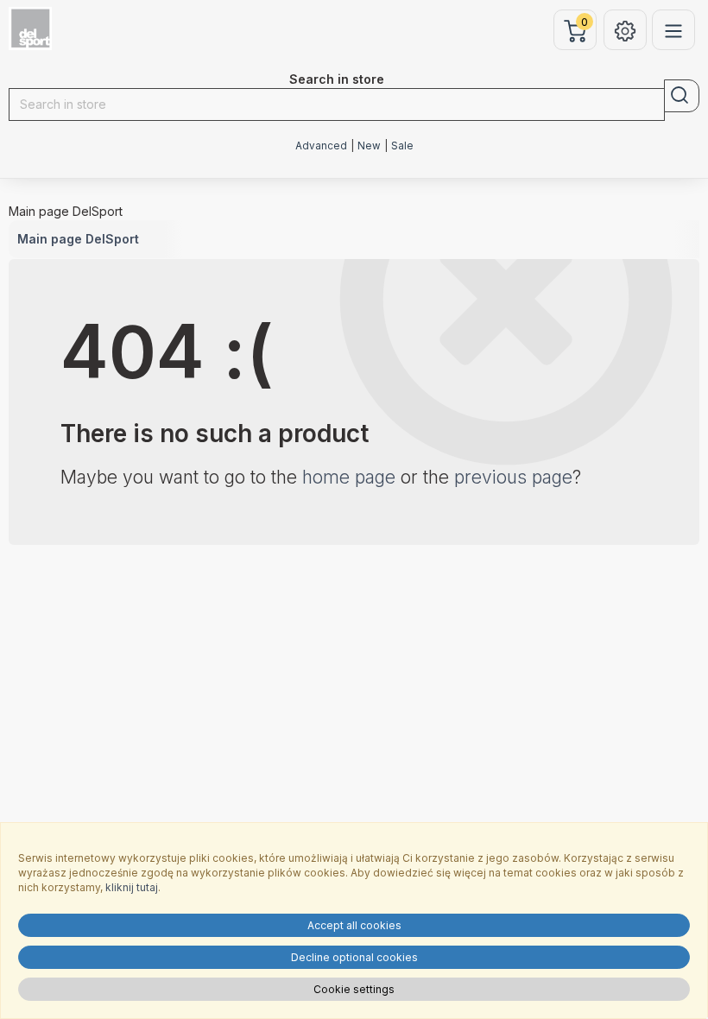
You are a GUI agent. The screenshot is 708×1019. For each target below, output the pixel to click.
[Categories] (673, 29)
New (369, 146)
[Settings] (625, 29)
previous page (513, 477)
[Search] (681, 95)
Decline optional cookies (354, 957)
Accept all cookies (354, 925)
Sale (402, 146)
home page (348, 477)
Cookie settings (354, 989)
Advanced (321, 146)
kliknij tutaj (131, 887)
